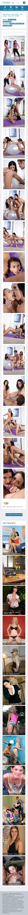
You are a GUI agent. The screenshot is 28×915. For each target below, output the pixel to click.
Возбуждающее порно (8, 895)
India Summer (12, 19)
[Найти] (24, 3)
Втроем (5, 25)
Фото (16, 9)
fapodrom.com (7, 2)
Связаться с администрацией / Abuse (11, 893)
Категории (11, 9)
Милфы (12, 23)
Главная (5, 9)
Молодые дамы (19, 23)
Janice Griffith (7, 21)
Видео (22, 9)
